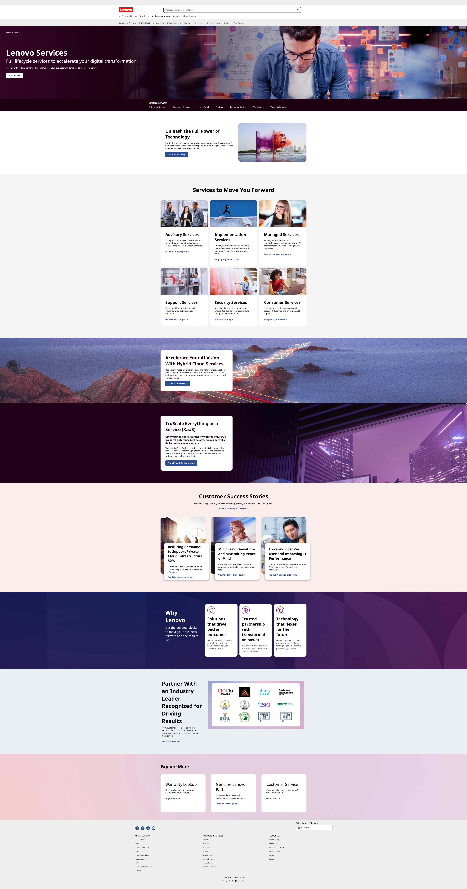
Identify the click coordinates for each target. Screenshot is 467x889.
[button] (298, 10)
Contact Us (273, 843)
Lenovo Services (208, 863)
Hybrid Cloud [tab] (203, 107)
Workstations (207, 847)
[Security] (191, 23)
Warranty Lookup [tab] (278, 107)
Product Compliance (276, 847)
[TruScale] (232, 23)
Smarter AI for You (209, 867)
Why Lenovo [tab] (258, 107)
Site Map (231, 881)
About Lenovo (141, 839)
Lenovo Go (140, 871)
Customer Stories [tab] (238, 107)
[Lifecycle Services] (222, 23)
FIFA (137, 863)
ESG (137, 851)
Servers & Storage (208, 859)
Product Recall (274, 851)
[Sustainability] (205, 23)
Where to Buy (274, 839)
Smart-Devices (207, 855)
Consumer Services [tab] (181, 107)
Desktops (205, 843)
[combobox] (230, 10)
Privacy (224, 881)
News (138, 843)
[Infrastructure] (165, 23)
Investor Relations (142, 847)
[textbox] (314, 827)
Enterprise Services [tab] (157, 107)
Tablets (205, 851)
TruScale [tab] (219, 107)
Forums (272, 855)
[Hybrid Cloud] (151, 23)
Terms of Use (240, 881)
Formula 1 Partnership (144, 867)
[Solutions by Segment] (137, 23)
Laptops (205, 839)
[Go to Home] (126, 9)
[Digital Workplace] (182, 23)
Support (272, 859)
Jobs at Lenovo (141, 859)
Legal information (142, 855)
